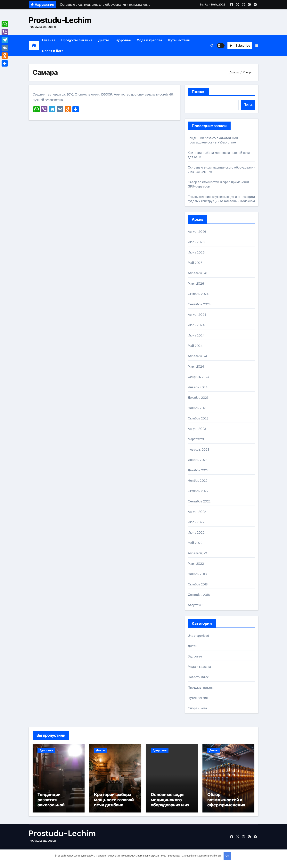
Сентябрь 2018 (199, 595)
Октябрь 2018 (198, 584)
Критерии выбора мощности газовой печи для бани (114, 799)
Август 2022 (197, 512)
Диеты (103, 40)
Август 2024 (197, 315)
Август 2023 (197, 429)
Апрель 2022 (197, 553)
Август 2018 (196, 605)
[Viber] (5, 32)
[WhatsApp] (5, 24)
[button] (256, 46)
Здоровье (123, 40)
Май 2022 (195, 543)
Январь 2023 (197, 460)
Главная (48, 40)
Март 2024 (196, 366)
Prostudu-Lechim (60, 20)
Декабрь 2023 (198, 398)
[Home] (34, 45)
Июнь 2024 (196, 335)
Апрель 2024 (197, 356)
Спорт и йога (52, 51)
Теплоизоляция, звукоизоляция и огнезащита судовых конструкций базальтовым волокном (221, 199)
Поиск (198, 91)
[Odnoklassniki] (5, 56)
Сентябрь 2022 (199, 501)
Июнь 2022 (196, 532)
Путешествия (179, 40)
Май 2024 (195, 346)
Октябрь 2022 (198, 491)
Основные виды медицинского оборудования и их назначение (170, 802)
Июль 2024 (196, 325)
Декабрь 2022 (198, 470)
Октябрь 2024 (198, 294)
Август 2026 (197, 232)
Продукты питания (76, 40)
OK (227, 855)
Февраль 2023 (198, 449)
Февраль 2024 (198, 377)
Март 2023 (196, 439)
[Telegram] (5, 40)
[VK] (5, 48)
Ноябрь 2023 (197, 408)
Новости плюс (198, 677)
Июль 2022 (196, 522)
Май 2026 (195, 263)
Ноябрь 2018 (197, 574)
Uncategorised (198, 636)
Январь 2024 (198, 387)
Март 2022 (196, 564)
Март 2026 (196, 283)
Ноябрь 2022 (197, 481)
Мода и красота (149, 40)
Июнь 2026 (196, 252)
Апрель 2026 (197, 273)
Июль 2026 (196, 242)
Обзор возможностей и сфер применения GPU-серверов (226, 802)
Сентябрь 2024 (199, 304)
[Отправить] (5, 63)
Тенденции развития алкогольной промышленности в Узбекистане (213, 140)
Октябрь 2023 (198, 418)
